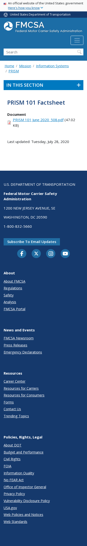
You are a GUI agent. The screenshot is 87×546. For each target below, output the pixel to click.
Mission (25, 66)
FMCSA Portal (14, 309)
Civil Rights (12, 459)
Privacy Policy (14, 493)
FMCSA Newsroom (19, 338)
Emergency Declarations (23, 352)
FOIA (7, 466)
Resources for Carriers (21, 388)
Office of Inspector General (25, 487)
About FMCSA (14, 281)
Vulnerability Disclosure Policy (27, 500)
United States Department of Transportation (40, 14)
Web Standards (15, 521)
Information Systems (52, 66)
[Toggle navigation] (77, 40)
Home (9, 66)
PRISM (13, 71)
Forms (9, 402)
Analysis (10, 302)
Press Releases (15, 345)
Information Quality (19, 473)
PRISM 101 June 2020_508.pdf (38, 119)
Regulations (13, 288)
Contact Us (12, 409)
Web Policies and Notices (23, 514)
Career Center (14, 381)
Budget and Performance (24, 452)
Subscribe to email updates (31, 241)
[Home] (43, 28)
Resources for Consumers (24, 395)
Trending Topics (16, 416)
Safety (9, 295)
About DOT (13, 445)
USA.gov (10, 507)
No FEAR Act (14, 480)
